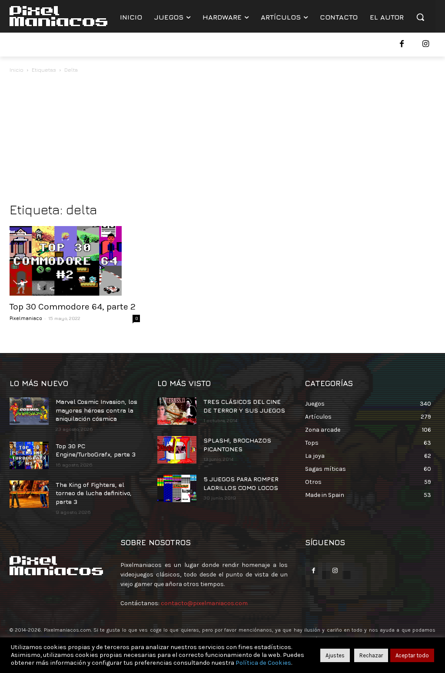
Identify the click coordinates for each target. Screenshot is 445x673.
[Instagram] (425, 44)
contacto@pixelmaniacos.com (204, 603)
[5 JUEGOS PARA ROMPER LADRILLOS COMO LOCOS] (176, 488)
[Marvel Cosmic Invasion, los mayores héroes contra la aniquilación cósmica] (29, 411)
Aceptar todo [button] (412, 655)
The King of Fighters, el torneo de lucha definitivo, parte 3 (94, 493)
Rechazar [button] (371, 655)
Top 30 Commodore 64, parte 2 (73, 306)
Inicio (16, 70)
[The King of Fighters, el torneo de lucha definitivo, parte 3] (29, 494)
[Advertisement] (222, 140)
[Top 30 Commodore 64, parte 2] (75, 261)
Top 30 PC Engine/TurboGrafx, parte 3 (96, 450)
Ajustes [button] (335, 655)
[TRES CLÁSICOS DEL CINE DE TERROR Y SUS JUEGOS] (176, 411)
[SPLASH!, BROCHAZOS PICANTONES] (176, 449)
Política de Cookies (263, 662)
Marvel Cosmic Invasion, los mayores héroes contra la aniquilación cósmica (96, 410)
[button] (420, 17)
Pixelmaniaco (26, 318)
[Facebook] (402, 44)
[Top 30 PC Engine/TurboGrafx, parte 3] (29, 455)
